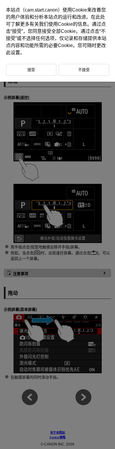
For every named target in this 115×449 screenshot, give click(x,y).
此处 (100, 17)
